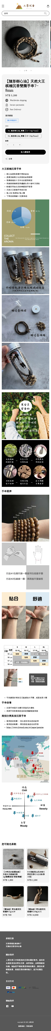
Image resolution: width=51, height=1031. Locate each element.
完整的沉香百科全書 (13, 946)
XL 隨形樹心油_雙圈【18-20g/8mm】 (23, 136)
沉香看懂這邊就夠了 (13, 943)
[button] (3, 6)
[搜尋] (45, 13)
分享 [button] (10, 159)
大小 (7, 126)
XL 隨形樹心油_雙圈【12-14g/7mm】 (23, 131)
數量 (7, 141)
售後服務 (29, 1026)
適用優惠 (9, 116)
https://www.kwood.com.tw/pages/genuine (25, 727)
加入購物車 (25, 152)
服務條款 (21, 1026)
